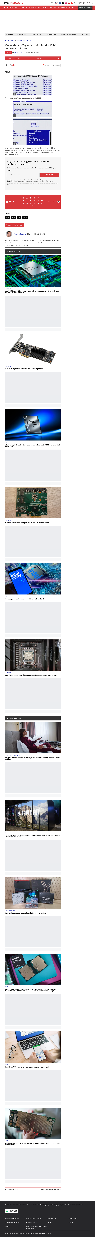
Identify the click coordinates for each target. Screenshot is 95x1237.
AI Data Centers (36, 34)
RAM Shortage (51, 34)
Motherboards (21, 40)
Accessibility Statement (12, 1222)
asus (13, 218)
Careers (7, 1226)
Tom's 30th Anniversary (68, 34)
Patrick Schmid (18, 52)
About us (50, 1222)
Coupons (71, 7)
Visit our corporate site (75, 1205)
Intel (7, 218)
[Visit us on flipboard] (72, 3)
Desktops (53, 7)
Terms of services (29, 180)
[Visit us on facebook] (60, 3)
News (39, 7)
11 (38, 201)
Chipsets (29, 40)
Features (8, 52)
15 (31, 203)
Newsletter (57, 65)
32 (32, 206)
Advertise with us (31, 1222)
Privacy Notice (10, 181)
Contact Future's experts (33, 1218)
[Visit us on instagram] (66, 3)
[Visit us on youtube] (69, 3)
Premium (82, 7)
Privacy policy (52, 1218)
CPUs (17, 7)
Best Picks (10, 7)
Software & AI (62, 7)
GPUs (22, 7)
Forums (89, 7)
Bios (19, 218)
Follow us (47, 65)
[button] (89, 3)
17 (38, 203)
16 (34, 203)
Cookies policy (73, 1218)
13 (23, 203)
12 (42, 201)
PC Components (31, 7)
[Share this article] (6, 65)
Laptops (45, 7)
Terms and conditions (12, 1218)
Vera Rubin (84, 34)
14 (27, 203)
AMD (25, 218)
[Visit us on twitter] (63, 3)
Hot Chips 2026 (21, 34)
